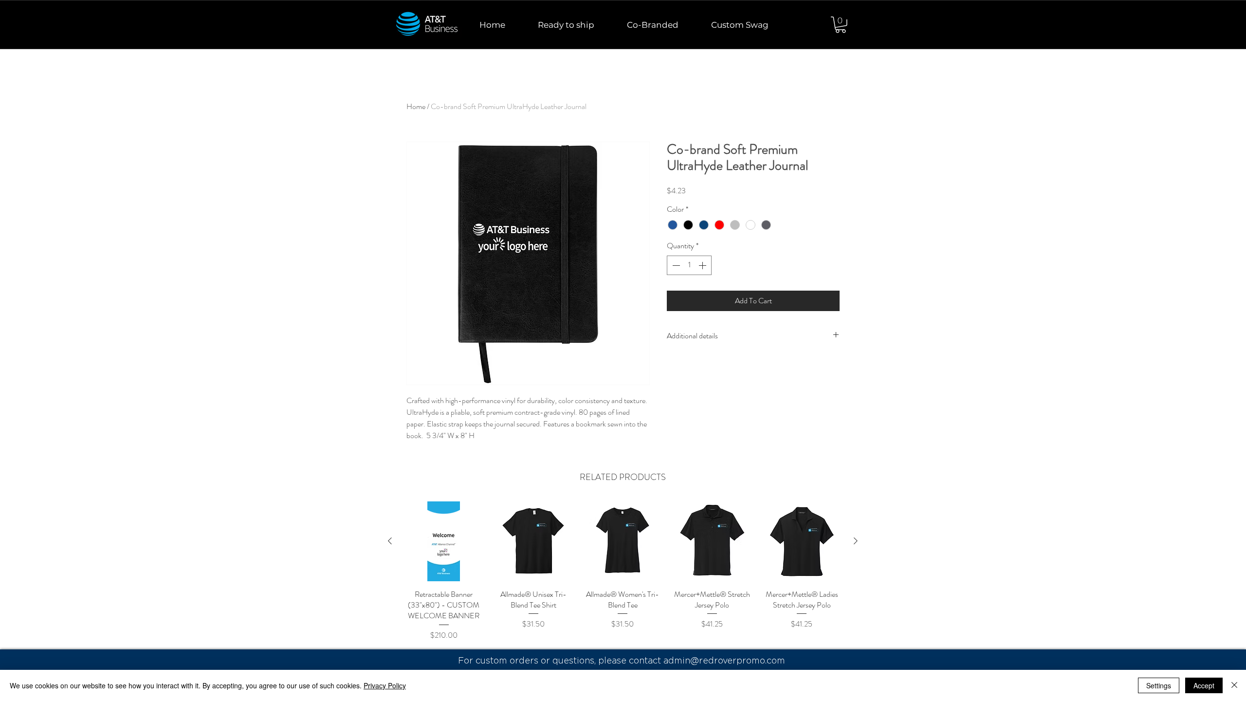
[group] (622, 576)
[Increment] (703, 265)
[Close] (1234, 685)
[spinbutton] (689, 265)
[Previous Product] (390, 541)
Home (415, 106)
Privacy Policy (385, 685)
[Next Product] (855, 541)
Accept (1203, 685)
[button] (840, 25)
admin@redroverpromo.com (724, 660)
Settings (1158, 685)
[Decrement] (675, 265)
